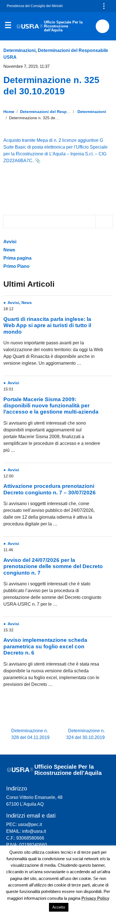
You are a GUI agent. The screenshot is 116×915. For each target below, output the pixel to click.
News (9, 249)
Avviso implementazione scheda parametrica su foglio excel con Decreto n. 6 (45, 646)
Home (8, 111)
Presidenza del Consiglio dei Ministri (35, 6)
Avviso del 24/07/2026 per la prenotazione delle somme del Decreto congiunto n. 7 (53, 566)
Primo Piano (16, 266)
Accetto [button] (58, 907)
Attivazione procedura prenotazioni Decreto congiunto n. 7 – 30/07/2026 (49, 489)
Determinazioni (19, 50)
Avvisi (10, 241)
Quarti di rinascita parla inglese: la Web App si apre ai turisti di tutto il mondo (47, 325)
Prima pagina (17, 258)
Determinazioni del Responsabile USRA (57, 111)
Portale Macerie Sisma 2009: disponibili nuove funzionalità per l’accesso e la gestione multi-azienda (51, 405)
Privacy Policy (95, 898)
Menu (8, 26)
